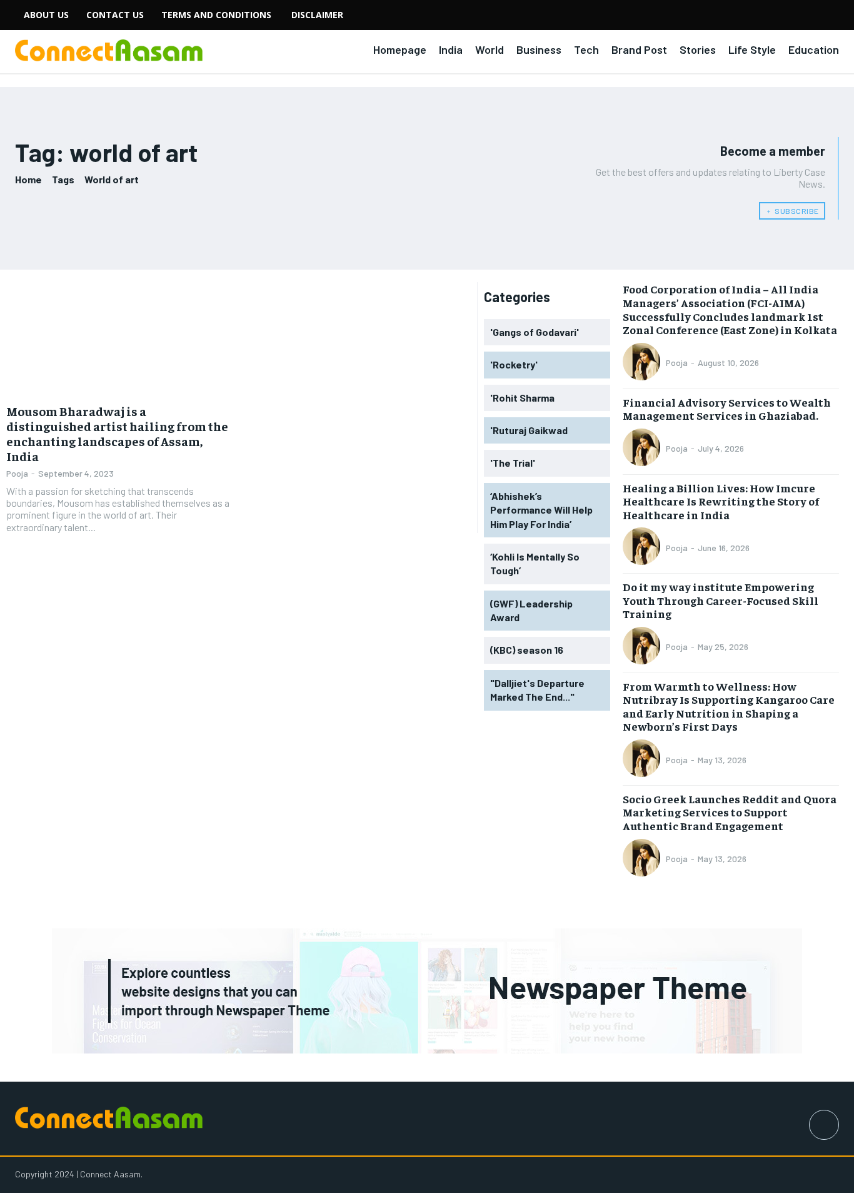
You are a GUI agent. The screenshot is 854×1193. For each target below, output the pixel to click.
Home (28, 179)
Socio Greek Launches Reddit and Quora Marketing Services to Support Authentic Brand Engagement (729, 812)
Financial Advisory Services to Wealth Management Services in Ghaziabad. (727, 409)
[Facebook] (824, 1125)
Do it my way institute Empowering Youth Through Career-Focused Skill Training (720, 600)
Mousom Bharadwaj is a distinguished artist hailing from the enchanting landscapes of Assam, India (117, 433)
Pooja (17, 473)
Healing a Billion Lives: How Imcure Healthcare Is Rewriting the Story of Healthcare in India (721, 501)
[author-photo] (643, 363)
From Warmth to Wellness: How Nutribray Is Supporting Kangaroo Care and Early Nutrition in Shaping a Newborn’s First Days (729, 706)
